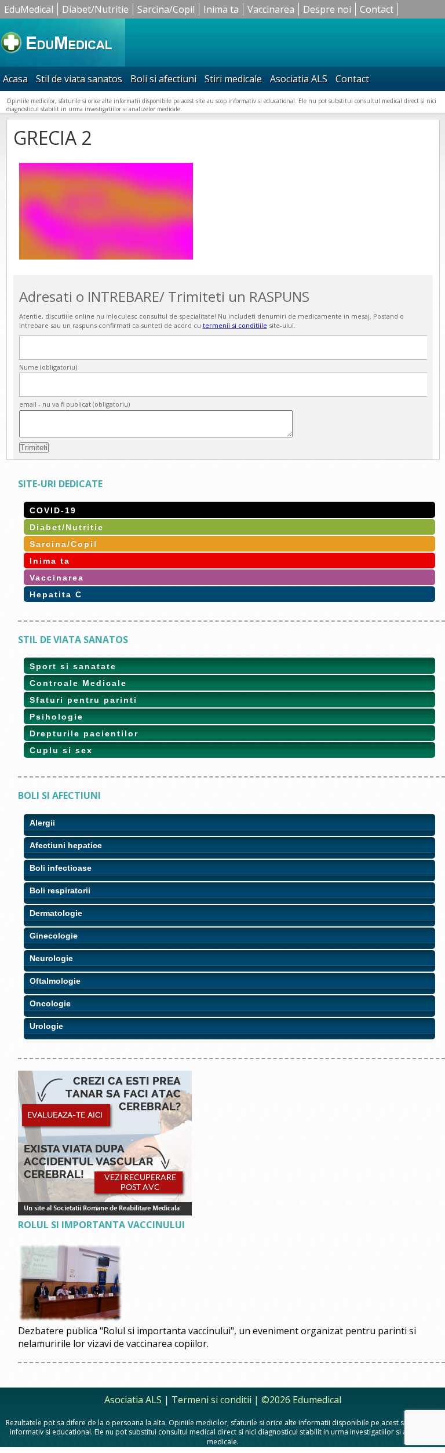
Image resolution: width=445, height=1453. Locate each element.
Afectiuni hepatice (66, 845)
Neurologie (51, 958)
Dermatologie (56, 913)
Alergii (42, 822)
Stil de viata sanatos (79, 78)
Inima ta (221, 9)
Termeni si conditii (211, 1399)
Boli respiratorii (60, 890)
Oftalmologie (55, 980)
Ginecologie (54, 935)
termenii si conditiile (235, 325)
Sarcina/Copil (166, 9)
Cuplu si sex (61, 750)
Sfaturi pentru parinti (83, 699)
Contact (376, 9)
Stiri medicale (233, 78)
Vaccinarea (270, 9)
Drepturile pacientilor (84, 733)
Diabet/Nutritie (95, 9)
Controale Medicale (78, 683)
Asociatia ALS (298, 78)
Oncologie (50, 1003)
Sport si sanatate (73, 666)
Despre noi (327, 9)
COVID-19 (53, 510)
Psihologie (56, 716)
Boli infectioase (61, 867)
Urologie (46, 1026)
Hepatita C (56, 594)
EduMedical (28, 9)
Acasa (15, 78)
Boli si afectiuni (163, 78)
